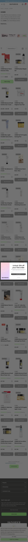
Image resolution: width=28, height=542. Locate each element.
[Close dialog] (26, 263)
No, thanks (18, 277)
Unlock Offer (18, 274)
